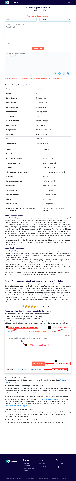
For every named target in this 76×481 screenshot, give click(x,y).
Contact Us (44, 467)
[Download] (64, 73)
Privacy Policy (30, 478)
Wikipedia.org (19, 218)
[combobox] (21, 20)
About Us (42, 463)
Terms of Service (43, 478)
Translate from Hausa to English (16, 406)
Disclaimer (54, 478)
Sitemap (63, 478)
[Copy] (68, 73)
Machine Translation (30, 464)
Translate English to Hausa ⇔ (38, 16)
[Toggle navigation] (68, 2)
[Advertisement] (38, 438)
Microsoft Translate (53, 399)
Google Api (41, 399)
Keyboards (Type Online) (29, 469)
